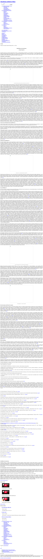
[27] (10, 280)
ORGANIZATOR (6, 28)
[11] (39, 149)
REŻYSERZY (6, 12)
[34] (39, 323)
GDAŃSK (5, 25)
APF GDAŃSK (6, 8)
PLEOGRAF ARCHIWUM (6, 40)
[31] (12, 315)
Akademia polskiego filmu (7, 1)
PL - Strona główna (4, 30)
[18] (40, 209)
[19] (7, 215)
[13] (3, 177)
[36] (30, 327)
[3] (13, 92)
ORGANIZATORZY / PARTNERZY (7, 536)
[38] (37, 343)
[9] (23, 143)
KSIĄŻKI (5, 17)
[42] (11, 370)
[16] (28, 197)
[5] (31, 109)
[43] (24, 381)
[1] (7, 60)
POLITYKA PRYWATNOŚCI (8, 543)
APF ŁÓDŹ (5, 7)
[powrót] (18, 391)
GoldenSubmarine (5, 545)
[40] (32, 349)
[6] (36, 111)
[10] (33, 146)
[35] (22, 326)
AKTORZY (5, 14)
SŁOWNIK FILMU (6, 18)
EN (4, 3)
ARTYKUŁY (5, 19)
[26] (29, 274)
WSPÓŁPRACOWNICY (7, 9)
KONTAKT (3, 540)
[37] (4, 338)
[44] (3, 386)
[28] (8, 282)
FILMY (5, 527)
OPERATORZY (6, 530)
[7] (22, 121)
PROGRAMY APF (6, 6)
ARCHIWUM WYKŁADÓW (8, 20)
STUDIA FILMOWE (6, 16)
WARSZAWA (6, 23)
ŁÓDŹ (5, 22)
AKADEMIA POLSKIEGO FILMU (7, 521)
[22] (35, 238)
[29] (4, 308)
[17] (37, 206)
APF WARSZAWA (6, 524)
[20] (29, 220)
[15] (28, 195)
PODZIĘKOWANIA (6, 24)
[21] (21, 233)
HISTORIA (5, 11)
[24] (37, 243)
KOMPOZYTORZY (5, 37)
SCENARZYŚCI (6, 13)
